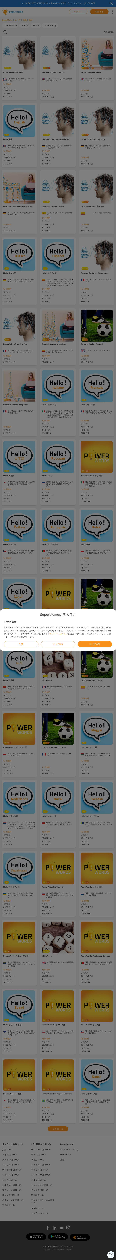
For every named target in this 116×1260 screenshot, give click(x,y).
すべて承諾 (95, 644)
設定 (21, 644)
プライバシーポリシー (58, 634)
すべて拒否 (58, 644)
